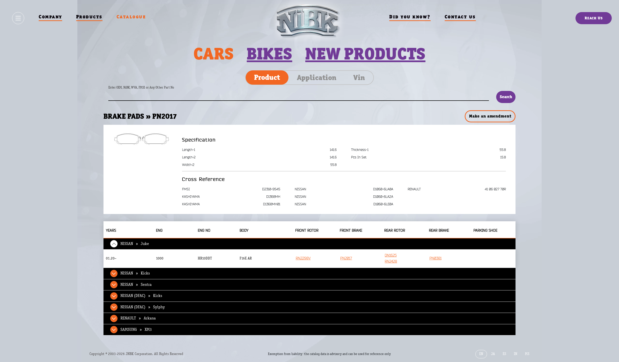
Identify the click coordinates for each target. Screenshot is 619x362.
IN (515, 354)
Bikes (269, 54)
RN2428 (391, 261)
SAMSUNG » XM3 (136, 329)
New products (365, 54)
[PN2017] (141, 139)
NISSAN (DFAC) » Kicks (141, 295)
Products (89, 17)
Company (50, 17)
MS (527, 354)
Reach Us (594, 18)
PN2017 (346, 258)
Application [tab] (316, 77)
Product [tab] (267, 77)
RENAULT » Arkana (138, 318)
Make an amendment (490, 116)
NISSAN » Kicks (135, 273)
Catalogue (131, 17)
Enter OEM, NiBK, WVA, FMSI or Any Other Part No (146, 90)
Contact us (460, 17)
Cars (213, 54)
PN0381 (435, 258)
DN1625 (391, 255)
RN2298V (303, 258)
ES (504, 354)
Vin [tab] (359, 77)
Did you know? (410, 17)
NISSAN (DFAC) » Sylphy (142, 307)
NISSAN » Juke (134, 243)
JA (493, 354)
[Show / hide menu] (18, 18)
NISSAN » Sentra (136, 284)
